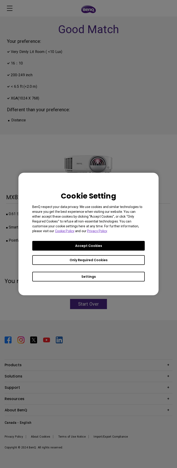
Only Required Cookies (89, 260)
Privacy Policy (97, 231)
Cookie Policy (64, 231)
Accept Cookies (88, 245)
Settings (88, 276)
